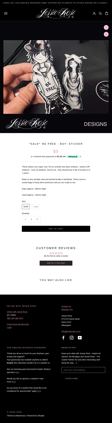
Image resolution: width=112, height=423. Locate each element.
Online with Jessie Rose (17, 312)
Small (25, 206)
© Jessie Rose (14, 412)
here (17, 372)
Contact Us (66, 306)
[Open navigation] (5, 13)
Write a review (56, 263)
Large (35, 206)
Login (9, 327)
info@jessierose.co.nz (70, 331)
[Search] (100, 13)
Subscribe (71, 379)
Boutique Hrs (67, 309)
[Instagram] (71, 338)
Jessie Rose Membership (18, 324)
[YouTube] (80, 338)
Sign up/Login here (15, 318)
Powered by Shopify (35, 416)
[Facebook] (63, 338)
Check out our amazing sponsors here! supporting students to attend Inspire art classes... (56, 3)
